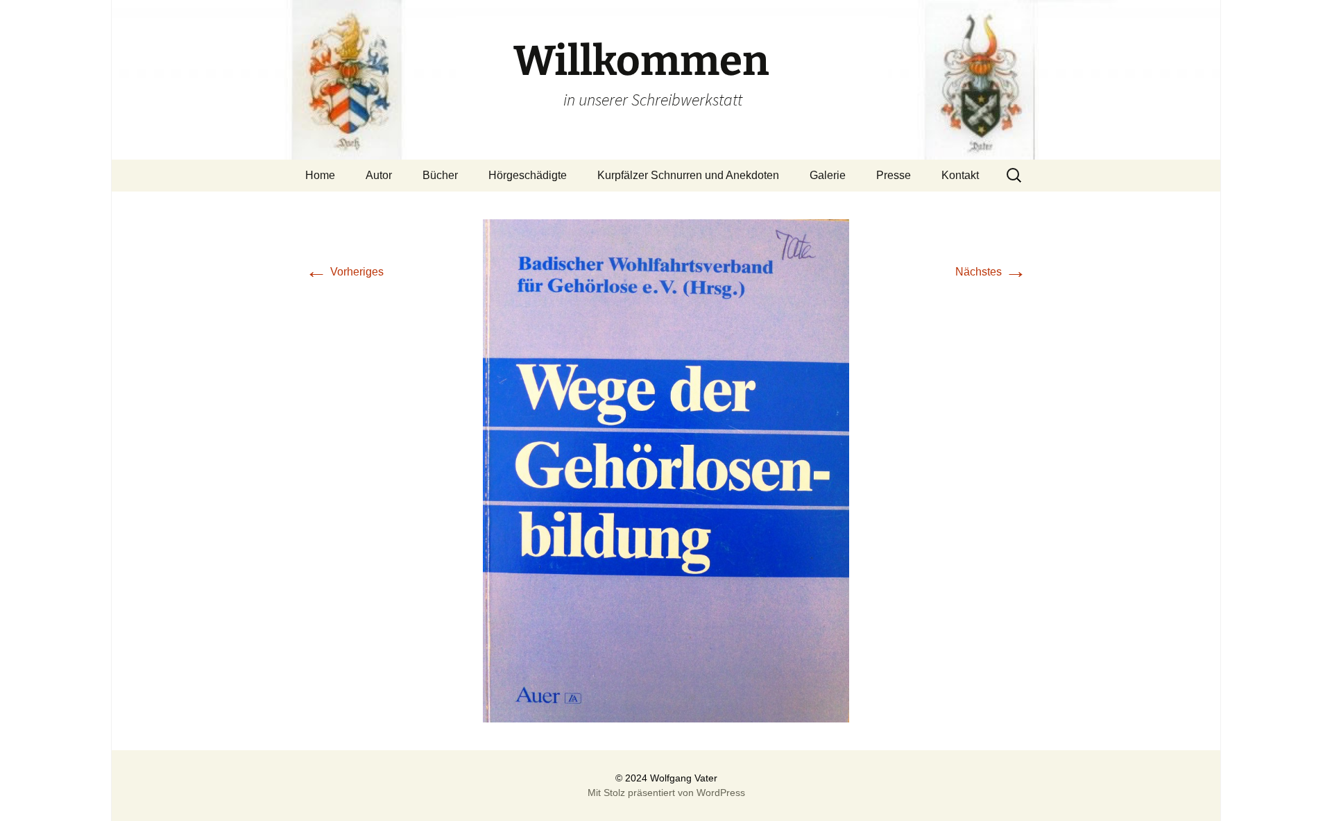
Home (320, 175)
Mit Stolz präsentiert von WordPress (666, 792)
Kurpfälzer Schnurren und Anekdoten (688, 175)
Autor (379, 175)
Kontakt (960, 175)
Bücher (440, 175)
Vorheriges (344, 272)
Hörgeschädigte (527, 175)
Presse (893, 175)
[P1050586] (666, 470)
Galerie (828, 175)
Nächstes (991, 272)
